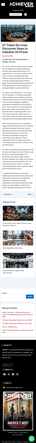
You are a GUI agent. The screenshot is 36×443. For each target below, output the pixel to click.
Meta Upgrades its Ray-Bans (12, 248)
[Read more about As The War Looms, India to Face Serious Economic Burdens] (18, 213)
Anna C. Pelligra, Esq (9, 327)
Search (4, 293)
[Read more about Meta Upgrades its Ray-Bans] (18, 238)
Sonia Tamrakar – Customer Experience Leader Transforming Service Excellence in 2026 (17, 314)
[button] (25, 14)
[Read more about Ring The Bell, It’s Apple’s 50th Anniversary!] (18, 260)
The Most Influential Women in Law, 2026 (17, 320)
